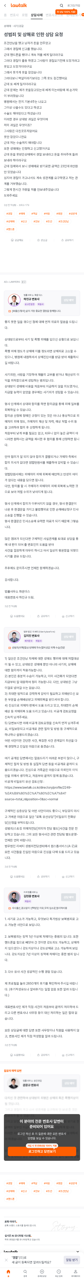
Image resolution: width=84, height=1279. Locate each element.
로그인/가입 (73, 5)
